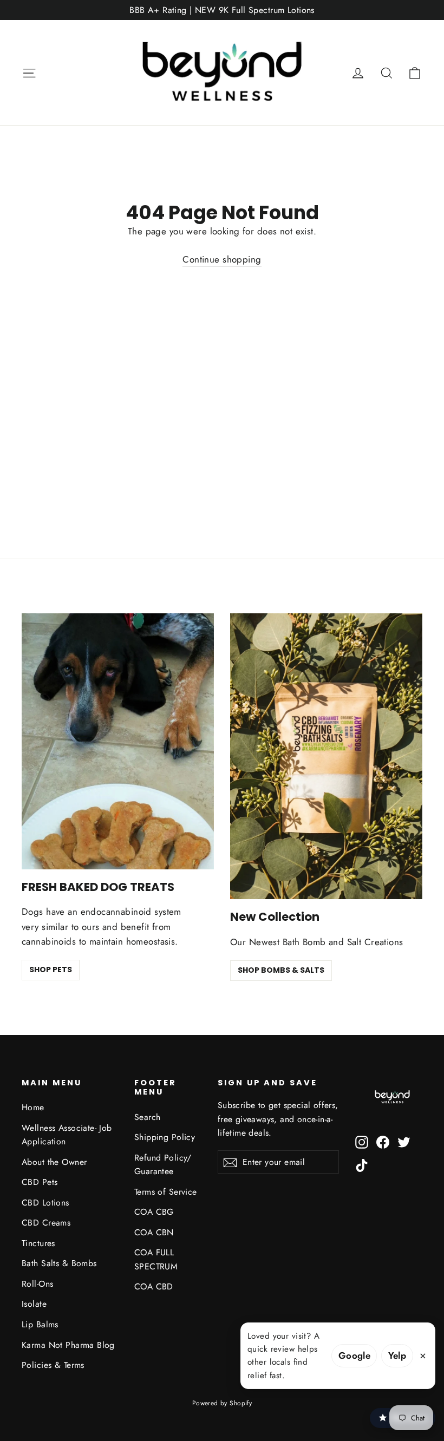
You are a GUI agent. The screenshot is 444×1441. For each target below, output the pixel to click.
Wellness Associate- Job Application (67, 1135)
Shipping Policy (164, 1137)
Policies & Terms (53, 1365)
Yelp (397, 1355)
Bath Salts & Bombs (59, 1263)
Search (147, 1117)
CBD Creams (46, 1222)
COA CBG (154, 1212)
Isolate (34, 1304)
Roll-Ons (37, 1284)
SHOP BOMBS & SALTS (281, 970)
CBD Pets (39, 1182)
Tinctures (38, 1243)
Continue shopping (221, 259)
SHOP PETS (50, 969)
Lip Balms (40, 1324)
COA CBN (154, 1232)
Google (354, 1355)
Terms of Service (165, 1191)
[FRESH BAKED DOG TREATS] (118, 741)
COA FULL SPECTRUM (156, 1259)
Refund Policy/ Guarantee (163, 1164)
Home (33, 1107)
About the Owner (54, 1162)
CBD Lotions (45, 1202)
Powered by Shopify (222, 1403)
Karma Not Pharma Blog (68, 1345)
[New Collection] (326, 756)
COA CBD (153, 1286)
